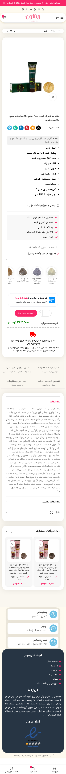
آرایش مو (48, 138)
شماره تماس (40, 640)
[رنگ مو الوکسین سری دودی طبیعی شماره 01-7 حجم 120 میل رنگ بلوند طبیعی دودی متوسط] (19, 550)
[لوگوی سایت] (33, 17)
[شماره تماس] (53, 642)
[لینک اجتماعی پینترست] (35, 9)
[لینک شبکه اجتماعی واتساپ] (27, 9)
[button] (40, 544)
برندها (53, 31)
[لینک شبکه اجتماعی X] (43, 9)
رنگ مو (23, 138)
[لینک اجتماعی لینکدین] (31, 9)
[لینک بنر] (38, 3)
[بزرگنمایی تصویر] (52, 97)
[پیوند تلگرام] (23, 9)
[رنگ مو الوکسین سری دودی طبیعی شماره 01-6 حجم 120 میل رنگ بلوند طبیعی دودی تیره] (47, 550)
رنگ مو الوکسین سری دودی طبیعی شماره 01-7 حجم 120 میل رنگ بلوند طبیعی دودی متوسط (19, 569)
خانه (59, 31)
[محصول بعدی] (7, 31)
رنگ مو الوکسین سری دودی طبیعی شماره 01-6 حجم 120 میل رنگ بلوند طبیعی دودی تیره (47, 569)
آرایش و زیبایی (35, 138)
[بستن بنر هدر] (4, 3)
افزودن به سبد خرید (26, 313)
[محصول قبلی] (15, 31)
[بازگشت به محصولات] (11, 31)
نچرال (45, 31)
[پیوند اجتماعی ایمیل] (39, 9)
